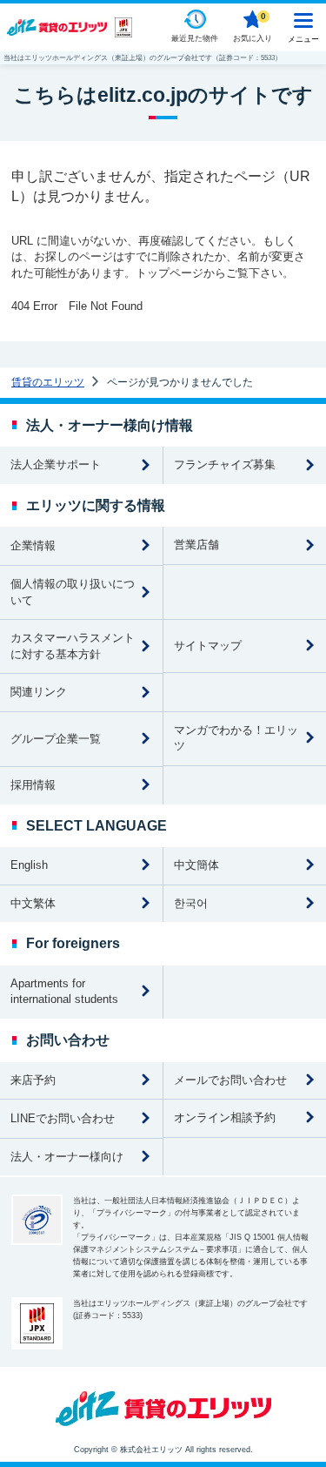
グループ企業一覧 (55, 738)
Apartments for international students (64, 991)
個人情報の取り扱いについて (72, 592)
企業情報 (33, 545)
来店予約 (33, 1080)
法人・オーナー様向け (66, 1156)
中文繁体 (33, 903)
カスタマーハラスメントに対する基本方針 (72, 646)
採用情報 (33, 784)
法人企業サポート (55, 464)
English (29, 864)
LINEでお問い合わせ (62, 1118)
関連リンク (38, 691)
